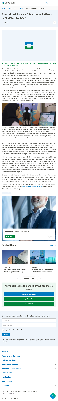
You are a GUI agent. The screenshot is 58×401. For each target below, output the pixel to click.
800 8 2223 (30, 299)
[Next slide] (51, 236)
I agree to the (15, 330)
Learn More (9, 236)
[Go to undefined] (3, 398)
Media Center (12, 8)
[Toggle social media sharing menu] (54, 22)
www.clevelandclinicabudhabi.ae (32, 186)
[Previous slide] (48, 236)
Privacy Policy (36, 339)
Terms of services (49, 339)
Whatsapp (30, 303)
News (21, 8)
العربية (47, 3)
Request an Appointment (29, 294)
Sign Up (6, 334)
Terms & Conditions (19, 330)
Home (3, 8)
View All (51, 245)
